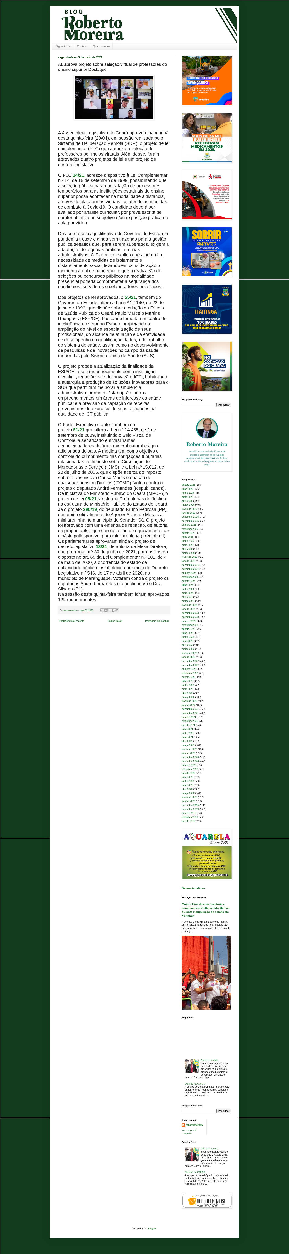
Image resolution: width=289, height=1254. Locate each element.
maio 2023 (187, 641)
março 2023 (188, 649)
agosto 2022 (188, 677)
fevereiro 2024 (189, 605)
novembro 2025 (190, 521)
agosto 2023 (188, 629)
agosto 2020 (188, 773)
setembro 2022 (190, 673)
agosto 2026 (188, 484)
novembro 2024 (190, 569)
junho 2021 (188, 733)
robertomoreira (194, 1125)
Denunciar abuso (193, 888)
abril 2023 (187, 645)
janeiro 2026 (188, 513)
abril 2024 (187, 597)
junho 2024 (188, 589)
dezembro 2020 (190, 757)
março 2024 (188, 601)
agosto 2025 (188, 533)
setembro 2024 (190, 577)
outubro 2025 (189, 525)
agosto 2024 (188, 581)
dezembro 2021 (190, 709)
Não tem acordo (209, 1060)
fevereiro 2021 (189, 749)
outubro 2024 (189, 573)
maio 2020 (187, 785)
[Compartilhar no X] (109, 610)
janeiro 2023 (188, 657)
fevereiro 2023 (189, 653)
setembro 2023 (190, 625)
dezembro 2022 (190, 661)
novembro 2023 (190, 617)
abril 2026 (187, 501)
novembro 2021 (190, 713)
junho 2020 (188, 781)
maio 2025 (187, 545)
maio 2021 (187, 737)
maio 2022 (187, 689)
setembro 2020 (190, 769)
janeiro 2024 (188, 609)
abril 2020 (187, 789)
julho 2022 (187, 681)
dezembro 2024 (190, 565)
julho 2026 (187, 489)
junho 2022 (188, 685)
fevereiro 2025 (189, 557)
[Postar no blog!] (106, 610)
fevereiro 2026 (189, 509)
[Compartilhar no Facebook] (113, 610)
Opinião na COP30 (195, 1083)
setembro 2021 (190, 721)
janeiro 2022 (188, 705)
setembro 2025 (190, 529)
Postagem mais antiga (157, 621)
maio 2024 (187, 593)
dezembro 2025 (190, 516)
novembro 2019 (190, 809)
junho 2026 (188, 493)
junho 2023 (188, 637)
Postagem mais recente (71, 621)
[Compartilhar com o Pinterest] (117, 610)
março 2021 (188, 745)
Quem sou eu (101, 46)
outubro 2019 (189, 813)
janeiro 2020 (188, 801)
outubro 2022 (189, 669)
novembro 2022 (190, 665)
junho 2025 (188, 541)
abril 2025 (187, 549)
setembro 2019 (190, 817)
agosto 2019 (188, 821)
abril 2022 (187, 693)
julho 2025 (187, 536)
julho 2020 (187, 777)
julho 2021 (187, 729)
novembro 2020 (190, 761)
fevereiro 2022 (189, 701)
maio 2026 (187, 497)
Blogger (152, 1228)
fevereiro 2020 (189, 797)
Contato (82, 46)
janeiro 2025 (188, 561)
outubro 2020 (189, 765)
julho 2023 (187, 633)
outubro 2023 (189, 621)
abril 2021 (187, 741)
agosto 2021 (188, 725)
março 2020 (188, 793)
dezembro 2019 (190, 805)
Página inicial (63, 46)
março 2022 (188, 697)
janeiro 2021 (188, 753)
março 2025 (188, 553)
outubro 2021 (189, 717)
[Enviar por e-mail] (102, 610)
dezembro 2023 (190, 613)
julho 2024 (187, 585)
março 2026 (188, 504)
